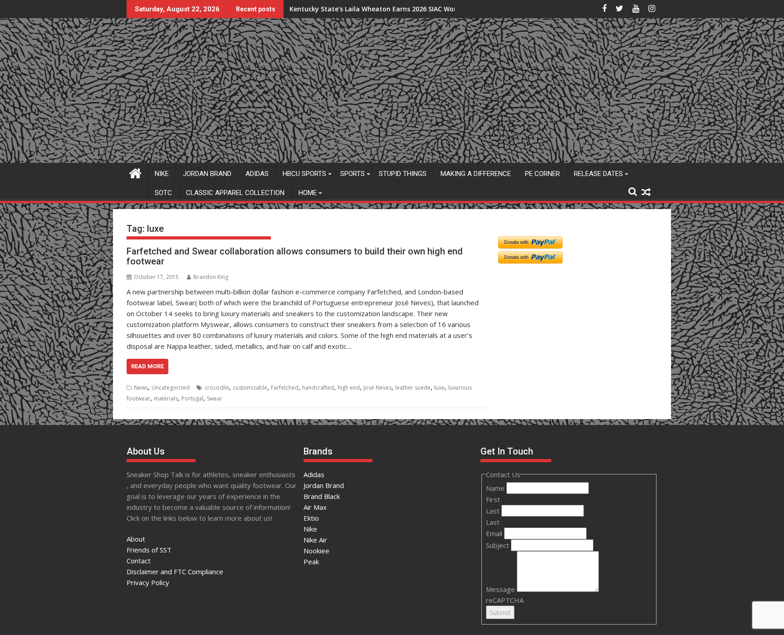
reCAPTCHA (505, 600)
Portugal (192, 398)
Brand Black (322, 496)
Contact (139, 560)
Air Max (315, 507)
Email (495, 533)
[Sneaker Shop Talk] (135, 172)
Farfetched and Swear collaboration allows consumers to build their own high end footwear (295, 256)
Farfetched (285, 387)
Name (496, 488)
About (136, 538)
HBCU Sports (304, 174)
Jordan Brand (207, 174)
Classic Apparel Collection (235, 193)
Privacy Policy (148, 582)
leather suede (413, 387)
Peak (311, 561)
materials (166, 398)
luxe (439, 387)
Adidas (257, 174)
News (141, 387)
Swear (214, 398)
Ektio (311, 518)
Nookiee (316, 550)
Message (501, 589)
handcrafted (318, 387)
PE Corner (542, 174)
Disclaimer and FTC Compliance (175, 571)
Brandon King (210, 277)
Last (493, 510)
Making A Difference (476, 174)
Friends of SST (149, 549)
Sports (352, 174)
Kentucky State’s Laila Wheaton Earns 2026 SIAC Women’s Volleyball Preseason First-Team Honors (445, 9)
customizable (250, 387)
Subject (498, 545)
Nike (162, 174)
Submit (500, 612)
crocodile (217, 387)
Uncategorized (171, 387)
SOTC (163, 193)
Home (308, 193)
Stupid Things (402, 174)
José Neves (377, 387)
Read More (147, 366)
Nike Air (315, 539)
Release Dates (598, 174)
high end (349, 387)
